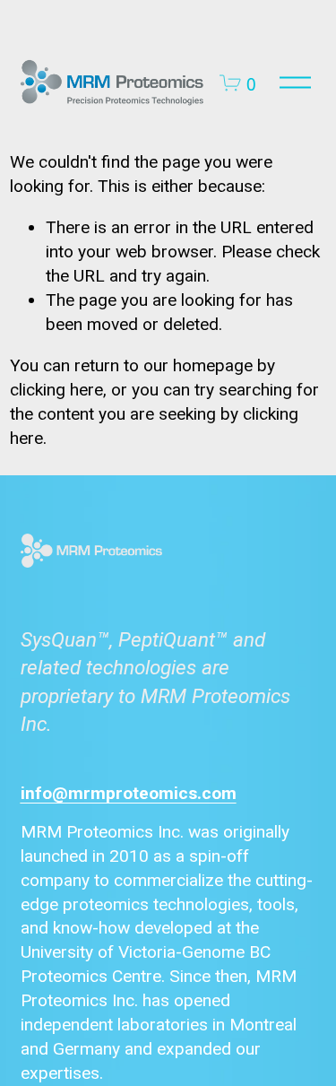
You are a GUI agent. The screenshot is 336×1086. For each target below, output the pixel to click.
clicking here (56, 389)
